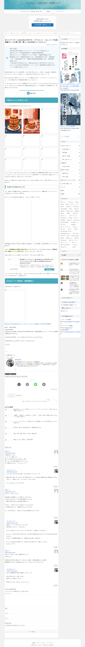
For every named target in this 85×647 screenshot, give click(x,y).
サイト (6, 618)
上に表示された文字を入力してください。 (15, 625)
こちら (14, 340)
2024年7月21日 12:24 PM (12, 523)
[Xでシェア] (19, 384)
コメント (8, 593)
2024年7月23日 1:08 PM (12, 570)
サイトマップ (50, 642)
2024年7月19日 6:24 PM (10, 491)
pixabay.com (68, 327)
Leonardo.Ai (14, 376)
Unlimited (7, 329)
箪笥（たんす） (66, 308)
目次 (31, 93)
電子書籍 (8, 373)
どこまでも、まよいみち (68, 302)
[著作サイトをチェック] (16, 369)
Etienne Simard (69, 331)
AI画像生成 (14, 373)
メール (6, 613)
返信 (56, 466)
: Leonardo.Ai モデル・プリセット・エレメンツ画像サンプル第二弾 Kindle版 (27, 323)
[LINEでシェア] (35, 384)
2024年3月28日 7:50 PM (12, 471)
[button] (44, 384)
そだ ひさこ (18, 359)
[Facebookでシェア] (27, 384)
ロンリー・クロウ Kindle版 (67, 126)
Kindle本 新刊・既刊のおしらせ (42, 24)
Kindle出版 (25, 376)
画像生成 (7, 376)
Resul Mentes (68, 321)
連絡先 (33, 642)
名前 (6, 608)
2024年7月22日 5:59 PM (10, 552)
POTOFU (62, 42)
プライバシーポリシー (41, 642)
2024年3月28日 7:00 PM (10, 453)
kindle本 (19, 376)
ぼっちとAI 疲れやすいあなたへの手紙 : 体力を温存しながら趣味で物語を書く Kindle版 (70, 86)
